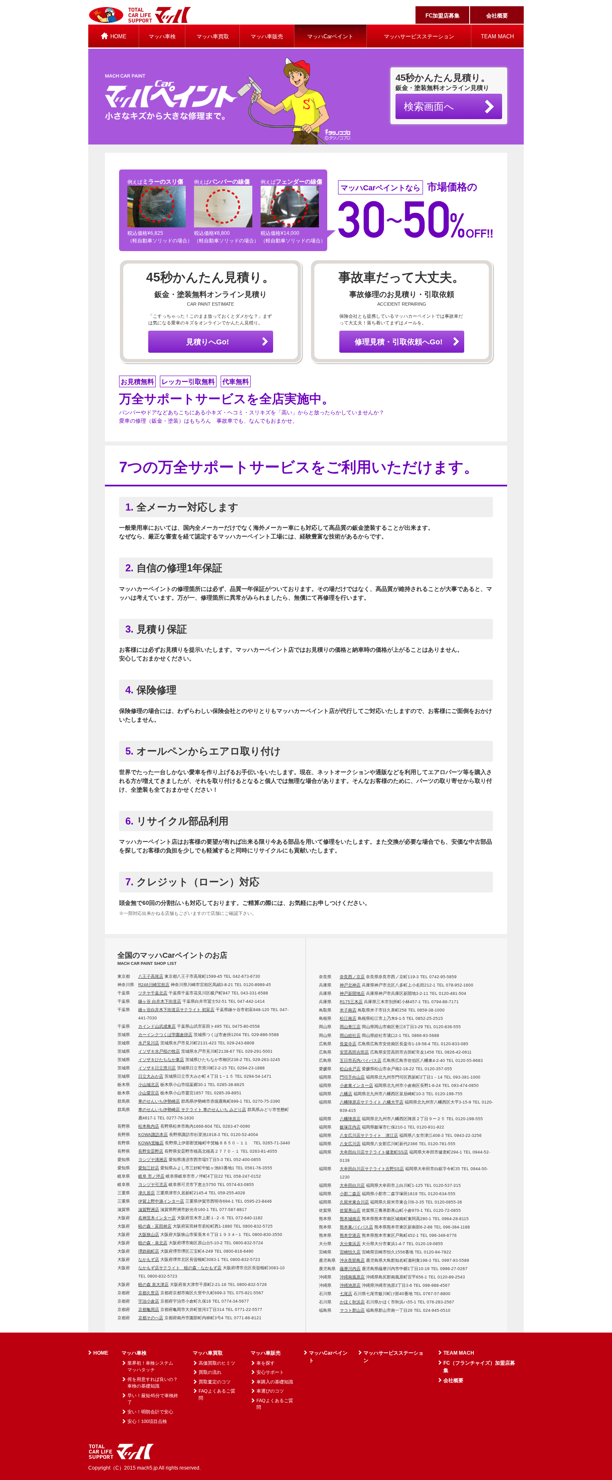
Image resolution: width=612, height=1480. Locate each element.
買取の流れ (210, 1372)
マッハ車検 (162, 36)
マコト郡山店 (352, 1310)
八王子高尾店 (150, 976)
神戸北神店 (350, 985)
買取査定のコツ (215, 1381)
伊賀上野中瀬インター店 (161, 1201)
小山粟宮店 (148, 1093)
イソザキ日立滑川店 (157, 1068)
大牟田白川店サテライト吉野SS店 (372, 1168)
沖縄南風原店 (352, 1277)
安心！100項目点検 (147, 1421)
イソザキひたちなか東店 (161, 1059)
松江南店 (348, 1018)
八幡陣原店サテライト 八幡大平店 (371, 1102)
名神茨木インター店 (157, 1218)
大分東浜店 (350, 1243)
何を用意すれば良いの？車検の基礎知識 (152, 1383)
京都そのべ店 (150, 1318)
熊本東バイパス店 (356, 1227)
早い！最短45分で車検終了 (152, 1399)
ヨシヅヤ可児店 (152, 1184)
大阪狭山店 (148, 1234)
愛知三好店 (148, 1168)
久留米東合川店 (354, 1202)
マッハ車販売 (267, 36)
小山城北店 (148, 1084)
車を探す (265, 1362)
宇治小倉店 (148, 1301)
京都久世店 (148, 1293)
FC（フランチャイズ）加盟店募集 (479, 1366)
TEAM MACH (497, 36)
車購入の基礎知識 (274, 1381)
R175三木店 (351, 1001)
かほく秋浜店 (352, 1302)
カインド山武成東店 (157, 1026)
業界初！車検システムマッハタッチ (150, 1366)
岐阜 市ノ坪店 (151, 1176)
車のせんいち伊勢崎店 (159, 1101)
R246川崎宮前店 (153, 984)
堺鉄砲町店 (148, 1251)
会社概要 (497, 15)
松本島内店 (148, 1126)
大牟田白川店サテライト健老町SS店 (374, 1152)
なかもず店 (148, 1259)
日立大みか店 (150, 1076)
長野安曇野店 (150, 1151)
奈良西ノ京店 (352, 976)
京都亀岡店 (148, 1309)
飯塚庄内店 (350, 1127)
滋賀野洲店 (148, 1209)
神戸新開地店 (352, 993)
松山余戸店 (350, 1068)
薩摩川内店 (350, 1268)
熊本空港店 (350, 1235)
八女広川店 (350, 1143)
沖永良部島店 (352, 1260)
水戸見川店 (148, 1043)
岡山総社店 (350, 1035)
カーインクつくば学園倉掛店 (165, 1034)
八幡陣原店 (350, 1118)
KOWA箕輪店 (151, 1143)
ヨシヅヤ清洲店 (152, 1159)
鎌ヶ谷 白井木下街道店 (159, 1001)
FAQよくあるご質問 (217, 1394)
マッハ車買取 (213, 36)
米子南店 (348, 1010)
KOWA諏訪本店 (153, 1134)
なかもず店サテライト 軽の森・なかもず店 (179, 1268)
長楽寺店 (348, 1043)
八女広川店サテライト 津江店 (369, 1135)
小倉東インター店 (356, 1085)
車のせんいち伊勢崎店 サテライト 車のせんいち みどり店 (192, 1109)
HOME (100, 1353)
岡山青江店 (350, 1026)
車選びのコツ (270, 1390)
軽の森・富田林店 (155, 1226)
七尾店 (346, 1293)
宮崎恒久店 (350, 1252)
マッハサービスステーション (419, 36)
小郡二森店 (350, 1193)
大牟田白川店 (352, 1185)
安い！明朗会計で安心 (150, 1411)
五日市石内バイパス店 (360, 1060)
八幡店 (346, 1093)
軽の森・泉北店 (152, 1243)
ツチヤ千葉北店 (152, 993)
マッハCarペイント (330, 36)
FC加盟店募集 (442, 15)
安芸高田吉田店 (354, 1052)
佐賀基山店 (350, 1210)
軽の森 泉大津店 (153, 1284)
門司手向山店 (352, 1077)
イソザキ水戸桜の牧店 (159, 1051)
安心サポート (270, 1372)
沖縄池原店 (350, 1285)
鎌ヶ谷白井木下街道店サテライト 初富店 (176, 1009)
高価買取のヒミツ (217, 1362)
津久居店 (146, 1193)
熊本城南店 (350, 1218)
